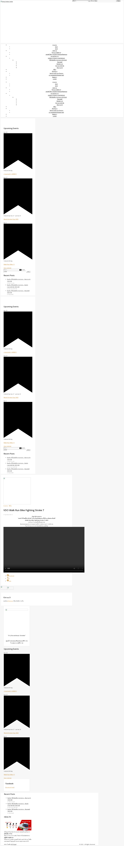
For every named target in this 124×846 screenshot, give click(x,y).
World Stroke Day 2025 (11, 219)
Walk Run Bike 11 (9, 264)
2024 (56, 49)
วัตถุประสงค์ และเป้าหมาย (56, 73)
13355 (23, 270)
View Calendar (7, 268)
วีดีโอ (54, 69)
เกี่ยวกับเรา (55, 71)
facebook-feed (10, 787)
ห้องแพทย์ (59, 62)
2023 (56, 47)
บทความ (54, 50)
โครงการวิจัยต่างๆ (56, 52)
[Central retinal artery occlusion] (4, 589)
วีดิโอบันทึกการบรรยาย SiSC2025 (58, 60)
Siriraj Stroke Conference (56, 58)
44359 (23, 448)
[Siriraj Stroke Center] (7, 1)
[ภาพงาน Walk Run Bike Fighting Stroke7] (10, 589)
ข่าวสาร (55, 45)
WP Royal (13, 844)
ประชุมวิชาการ (55, 56)
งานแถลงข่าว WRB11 (10, 174)
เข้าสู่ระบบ (10, 601)
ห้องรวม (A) (60, 68)
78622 (92, 1)
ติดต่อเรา (54, 77)
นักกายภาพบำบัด (59, 66)
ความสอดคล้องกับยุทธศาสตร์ (56, 75)
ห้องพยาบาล (60, 64)
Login (55, 79)
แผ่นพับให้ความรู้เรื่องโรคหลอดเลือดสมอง (56, 54)
